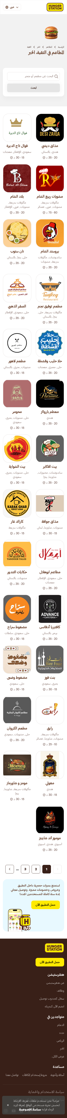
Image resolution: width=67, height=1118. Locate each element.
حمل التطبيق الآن (46, 904)
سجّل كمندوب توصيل (51, 998)
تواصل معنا (12, 1075)
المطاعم (49, 47)
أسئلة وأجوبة (57, 1075)
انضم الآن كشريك (54, 1006)
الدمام (60, 1025)
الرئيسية (61, 47)
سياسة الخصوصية (30, 1109)
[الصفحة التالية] (9, 869)
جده (61, 1032)
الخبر (38, 47)
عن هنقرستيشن (55, 982)
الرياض (60, 1040)
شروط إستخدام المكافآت (34, 1075)
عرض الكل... (57, 1056)
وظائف (60, 990)
